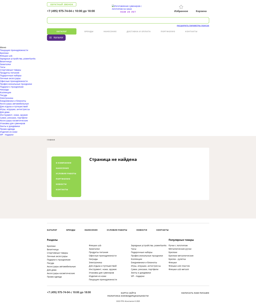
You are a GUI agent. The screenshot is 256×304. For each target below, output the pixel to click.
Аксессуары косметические (14, 120)
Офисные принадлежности (14, 81)
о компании (63, 162)
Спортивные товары (10, 69)
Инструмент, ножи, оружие (14, 114)
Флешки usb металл (179, 269)
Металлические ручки (180, 248)
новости (61, 184)
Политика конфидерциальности (128, 296)
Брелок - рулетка (177, 259)
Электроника (6, 98)
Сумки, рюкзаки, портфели (13, 117)
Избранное (181, 11)
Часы (2, 67)
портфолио (63, 178)
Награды (4, 89)
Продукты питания (9, 72)
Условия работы (117, 230)
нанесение (62, 168)
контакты (62, 189)
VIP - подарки (6, 134)
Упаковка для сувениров (12, 123)
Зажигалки (5, 64)
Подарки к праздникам (11, 86)
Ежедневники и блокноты (13, 100)
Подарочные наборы (10, 75)
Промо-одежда (7, 129)
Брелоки (4, 53)
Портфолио (168, 31)
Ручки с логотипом (178, 245)
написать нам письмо (195, 293)
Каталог (62, 31)
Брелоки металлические (181, 255)
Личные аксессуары (10, 78)
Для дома (4, 112)
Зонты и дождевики (10, 126)
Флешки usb (6, 55)
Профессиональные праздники (16, 84)
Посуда (3, 95)
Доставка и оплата (139, 31)
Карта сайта (128, 293)
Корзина (201, 11)
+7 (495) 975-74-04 (59, 11)
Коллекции (5, 92)
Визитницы (6, 61)
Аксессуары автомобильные (14, 103)
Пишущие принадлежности (14, 50)
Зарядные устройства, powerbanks (18, 58)
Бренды (88, 31)
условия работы (66, 173)
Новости (141, 230)
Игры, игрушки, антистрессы (15, 109)
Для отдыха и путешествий (14, 106)
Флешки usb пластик (179, 265)
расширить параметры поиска (193, 25)
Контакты (191, 31)
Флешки (173, 262)
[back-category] (0, 45)
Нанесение (110, 31)
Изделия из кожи (8, 131)
